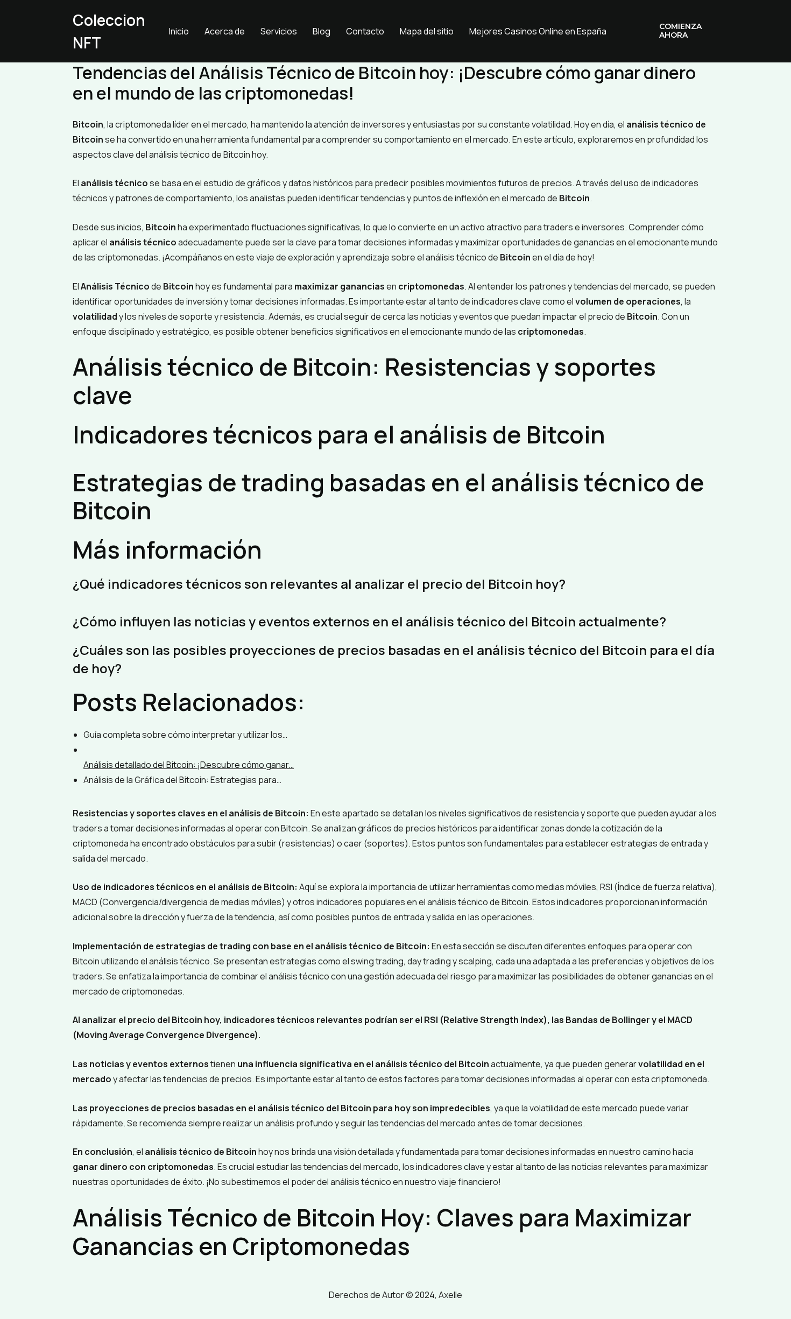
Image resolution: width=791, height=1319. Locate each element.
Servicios (278, 31)
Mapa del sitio (427, 31)
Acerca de (224, 31)
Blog (321, 31)
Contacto (365, 31)
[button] (681, 31)
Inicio (179, 31)
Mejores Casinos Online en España (537, 31)
